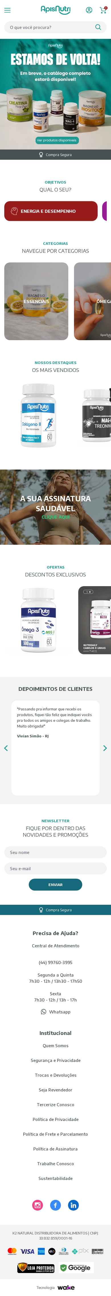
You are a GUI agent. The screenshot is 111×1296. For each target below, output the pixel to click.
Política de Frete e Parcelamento (55, 1134)
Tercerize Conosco (55, 1104)
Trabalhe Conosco (55, 1163)
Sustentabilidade (55, 1178)
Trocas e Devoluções (56, 1075)
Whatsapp (60, 1011)
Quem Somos (56, 1045)
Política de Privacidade (56, 1119)
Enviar (55, 884)
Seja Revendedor (55, 1089)
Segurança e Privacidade (56, 1060)
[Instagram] (37, 1205)
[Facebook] (55, 1205)
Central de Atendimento (55, 945)
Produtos (14, 10)
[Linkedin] (73, 1205)
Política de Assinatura (55, 1148)
